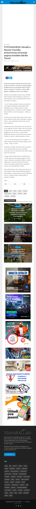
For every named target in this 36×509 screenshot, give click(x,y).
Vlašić (6, 495)
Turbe (6, 493)
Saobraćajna (15, 484)
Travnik (14, 490)
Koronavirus (23, 471)
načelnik (7, 476)
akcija (6, 466)
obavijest (7, 479)
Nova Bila (19, 476)
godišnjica (12, 468)
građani (18, 468)
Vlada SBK (25, 493)
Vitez (15, 493)
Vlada (20, 493)
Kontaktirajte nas (9, 454)
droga (6, 468)
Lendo (19, 191)
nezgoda (13, 476)
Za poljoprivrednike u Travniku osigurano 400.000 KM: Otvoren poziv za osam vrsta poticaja (18, 253)
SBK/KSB (7, 487)
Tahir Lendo (8, 490)
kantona (7, 471)
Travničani (26, 490)
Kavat (14, 191)
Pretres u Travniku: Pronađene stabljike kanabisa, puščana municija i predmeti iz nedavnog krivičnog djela (18, 212)
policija (12, 482)
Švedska (7, 196)
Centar (20, 466)
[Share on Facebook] (7, 78)
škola (10, 495)
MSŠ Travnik (8, 474)
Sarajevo (22, 484)
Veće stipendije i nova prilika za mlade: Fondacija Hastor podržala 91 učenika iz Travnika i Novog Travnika (18, 232)
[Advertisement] (18, 24)
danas (25, 466)
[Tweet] (11, 78)
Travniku (13, 196)
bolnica (15, 466)
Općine (6, 482)
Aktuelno (6, 44)
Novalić (25, 191)
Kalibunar (24, 468)
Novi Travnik (8, 193)
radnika (20, 193)
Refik (25, 193)
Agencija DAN (17, 503)
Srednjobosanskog (21, 487)
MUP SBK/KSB (22, 474)
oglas (12, 479)
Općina (17, 479)
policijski (18, 482)
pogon (14, 193)
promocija (7, 484)
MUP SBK (15, 474)
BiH (10, 466)
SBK (27, 484)
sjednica (13, 487)
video (11, 493)
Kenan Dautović (15, 471)
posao (23, 482)
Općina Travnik (24, 479)
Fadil (10, 191)
